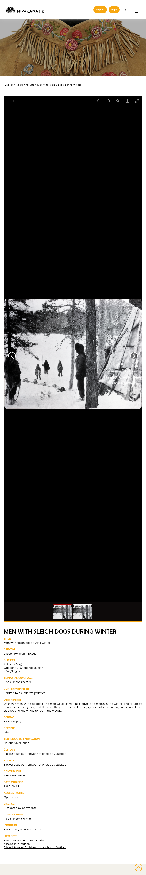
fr (124, 9)
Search (9, 84)
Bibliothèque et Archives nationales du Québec (35, 764)
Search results (25, 84)
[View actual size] (118, 100)
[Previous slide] (12, 355)
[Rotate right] (99, 100)
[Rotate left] (108, 100)
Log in (114, 9)
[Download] (127, 100)
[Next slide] (134, 355)
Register (100, 9)
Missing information (17, 844)
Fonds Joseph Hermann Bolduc (24, 840)
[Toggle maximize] (137, 100)
